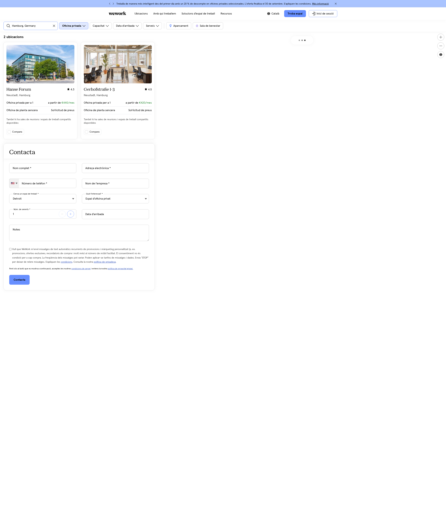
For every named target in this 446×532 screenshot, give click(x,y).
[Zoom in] (440, 37)
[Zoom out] (440, 45)
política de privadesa (105, 262)
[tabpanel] (79, 87)
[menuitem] (141, 13)
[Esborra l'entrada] (54, 25)
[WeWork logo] (117, 13)
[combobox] (14, 183)
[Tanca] (335, 3)
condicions (66, 262)
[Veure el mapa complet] (440, 54)
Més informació (320, 4)
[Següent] (113, 3)
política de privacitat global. (120, 269)
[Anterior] (110, 3)
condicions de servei (81, 269)
